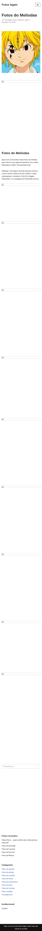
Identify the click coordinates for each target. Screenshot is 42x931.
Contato (4, 908)
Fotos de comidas (8, 875)
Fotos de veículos (8, 888)
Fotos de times (7, 885)
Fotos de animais (8, 869)
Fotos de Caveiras (8, 849)
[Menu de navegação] (37, 5)
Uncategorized (7, 895)
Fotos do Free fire (8, 852)
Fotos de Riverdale (8, 846)
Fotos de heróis (7, 879)
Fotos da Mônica (8, 855)
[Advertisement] (21, 801)
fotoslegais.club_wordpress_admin (17, 20)
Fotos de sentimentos (9, 882)
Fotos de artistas (8, 872)
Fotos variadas (7, 891)
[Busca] (37, 766)
